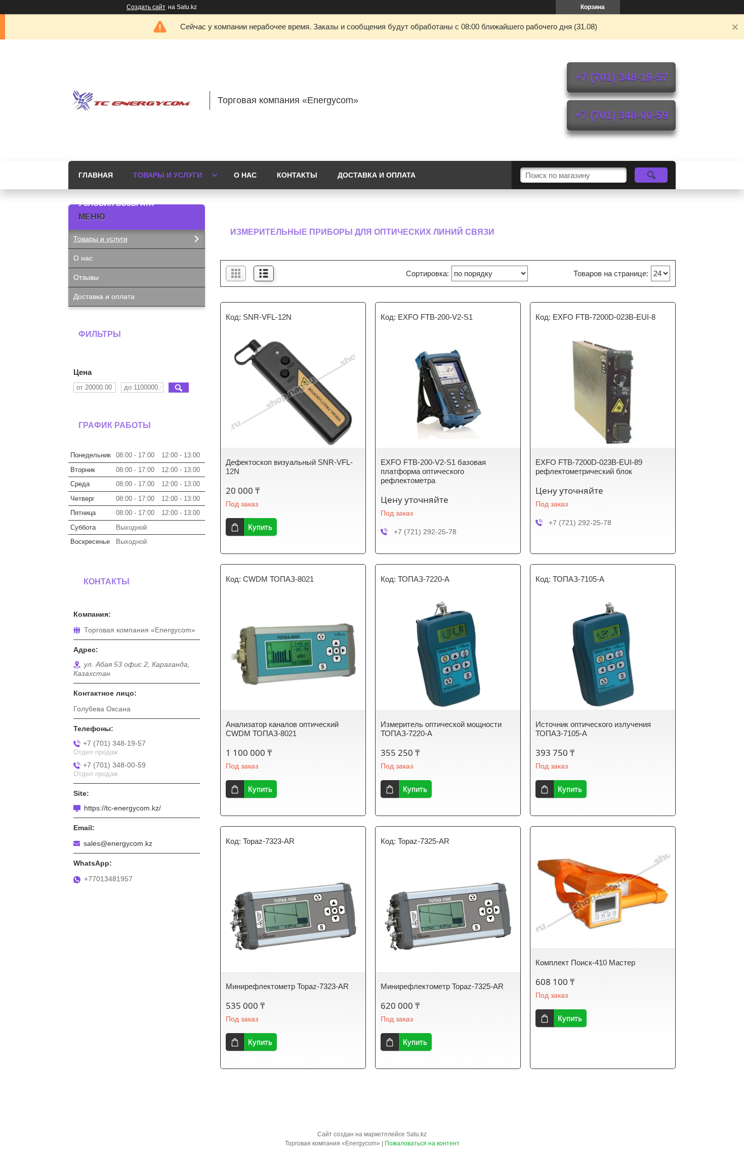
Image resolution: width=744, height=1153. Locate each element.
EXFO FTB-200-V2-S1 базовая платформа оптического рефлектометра (433, 471)
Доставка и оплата (377, 175)
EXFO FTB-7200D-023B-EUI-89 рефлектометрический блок (588, 467)
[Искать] (651, 175)
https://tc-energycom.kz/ (122, 808)
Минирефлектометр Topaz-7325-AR (442, 986)
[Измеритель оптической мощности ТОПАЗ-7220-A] (448, 654)
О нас (245, 175)
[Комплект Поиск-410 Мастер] (602, 892)
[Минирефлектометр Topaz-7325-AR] (448, 916)
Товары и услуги (167, 175)
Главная (95, 175)
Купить (260, 527)
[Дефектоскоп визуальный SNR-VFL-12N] (293, 392)
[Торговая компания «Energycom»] (134, 100)
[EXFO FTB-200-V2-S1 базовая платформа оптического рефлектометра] (448, 392)
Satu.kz (416, 1134)
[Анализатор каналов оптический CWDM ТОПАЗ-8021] (293, 654)
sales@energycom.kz (118, 843)
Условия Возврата (116, 203)
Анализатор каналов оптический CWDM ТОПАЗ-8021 (282, 729)
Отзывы (86, 277)
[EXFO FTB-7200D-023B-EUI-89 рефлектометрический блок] (602, 392)
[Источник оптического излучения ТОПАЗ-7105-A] (602, 654)
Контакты (297, 175)
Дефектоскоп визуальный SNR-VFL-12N (289, 467)
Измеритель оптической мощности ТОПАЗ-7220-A (441, 729)
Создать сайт (146, 7)
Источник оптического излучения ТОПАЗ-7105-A (593, 729)
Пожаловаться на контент (422, 1143)
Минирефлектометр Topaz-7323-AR (287, 986)
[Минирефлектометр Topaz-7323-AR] (293, 916)
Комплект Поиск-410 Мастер (585, 962)
